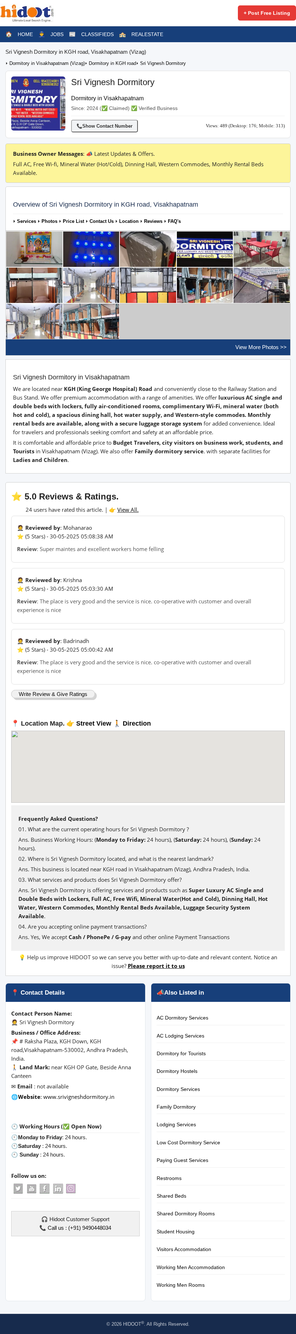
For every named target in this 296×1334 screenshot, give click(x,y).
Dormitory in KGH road (112, 63)
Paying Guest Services (182, 1160)
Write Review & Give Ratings (53, 694)
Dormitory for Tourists (181, 1053)
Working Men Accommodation (191, 1267)
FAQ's (174, 221)
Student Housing (176, 1231)
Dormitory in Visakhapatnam (107, 98)
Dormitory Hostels (177, 1071)
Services (26, 221)
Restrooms (169, 1178)
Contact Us (102, 221)
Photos (49, 221)
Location (129, 221)
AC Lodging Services (180, 1036)
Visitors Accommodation (184, 1249)
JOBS (57, 34)
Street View (93, 723)
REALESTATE (147, 34)
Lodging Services (176, 1124)
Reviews (153, 221)
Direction (137, 723)
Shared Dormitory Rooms (186, 1213)
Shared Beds (171, 1196)
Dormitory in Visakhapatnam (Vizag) (47, 63)
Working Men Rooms (181, 1285)
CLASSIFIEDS (97, 34)
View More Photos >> (261, 347)
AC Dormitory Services (182, 1018)
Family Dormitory (176, 1107)
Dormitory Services (178, 1089)
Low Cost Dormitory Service (188, 1142)
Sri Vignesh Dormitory (163, 63)
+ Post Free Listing (267, 13)
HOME (25, 34)
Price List (73, 221)
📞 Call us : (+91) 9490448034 (75, 1228)
